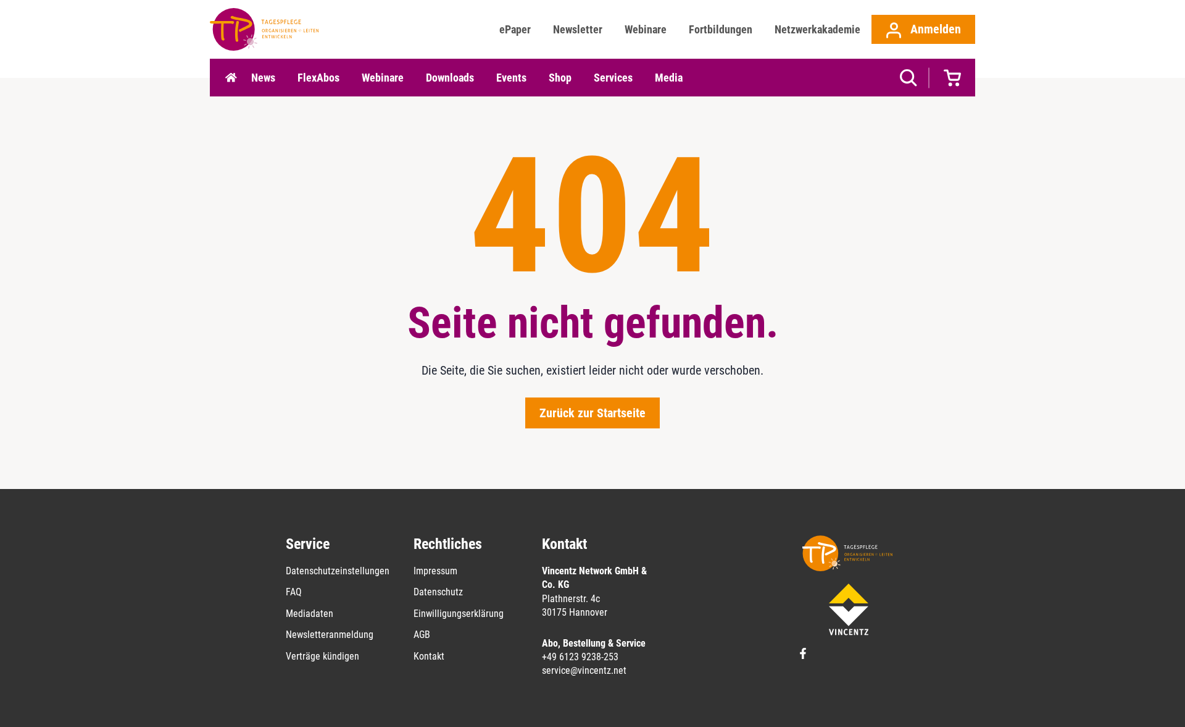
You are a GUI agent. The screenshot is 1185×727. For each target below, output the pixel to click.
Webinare (646, 29)
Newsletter (577, 29)
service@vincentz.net (584, 670)
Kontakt (429, 656)
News (263, 77)
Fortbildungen (720, 29)
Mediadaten (309, 613)
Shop (560, 77)
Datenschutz (438, 592)
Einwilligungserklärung (459, 613)
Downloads (450, 77)
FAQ (294, 592)
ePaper (515, 29)
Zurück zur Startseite (592, 413)
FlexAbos (318, 77)
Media (669, 77)
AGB (422, 634)
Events (511, 77)
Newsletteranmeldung (329, 634)
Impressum (435, 571)
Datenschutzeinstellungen (337, 571)
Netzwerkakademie (817, 29)
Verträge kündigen (322, 656)
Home (231, 78)
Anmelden (934, 29)
